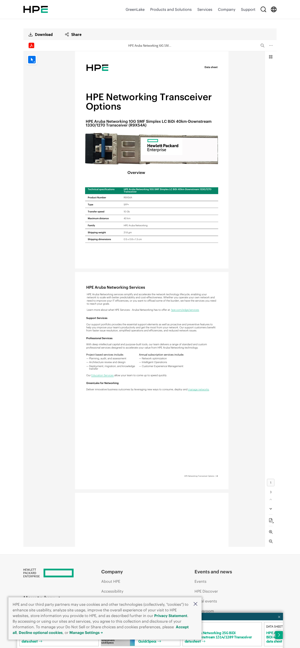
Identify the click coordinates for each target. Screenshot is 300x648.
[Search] (263, 9)
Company (226, 9)
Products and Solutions (171, 9)
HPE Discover (206, 591)
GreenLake (135, 9)
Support (248, 9)
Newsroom (204, 611)
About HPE (110, 581)
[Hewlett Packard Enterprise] (35, 9)
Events (200, 581)
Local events (206, 601)
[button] (195, 604)
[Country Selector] (274, 9)
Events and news (213, 572)
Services (204, 9)
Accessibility (112, 591)
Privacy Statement (170, 615)
